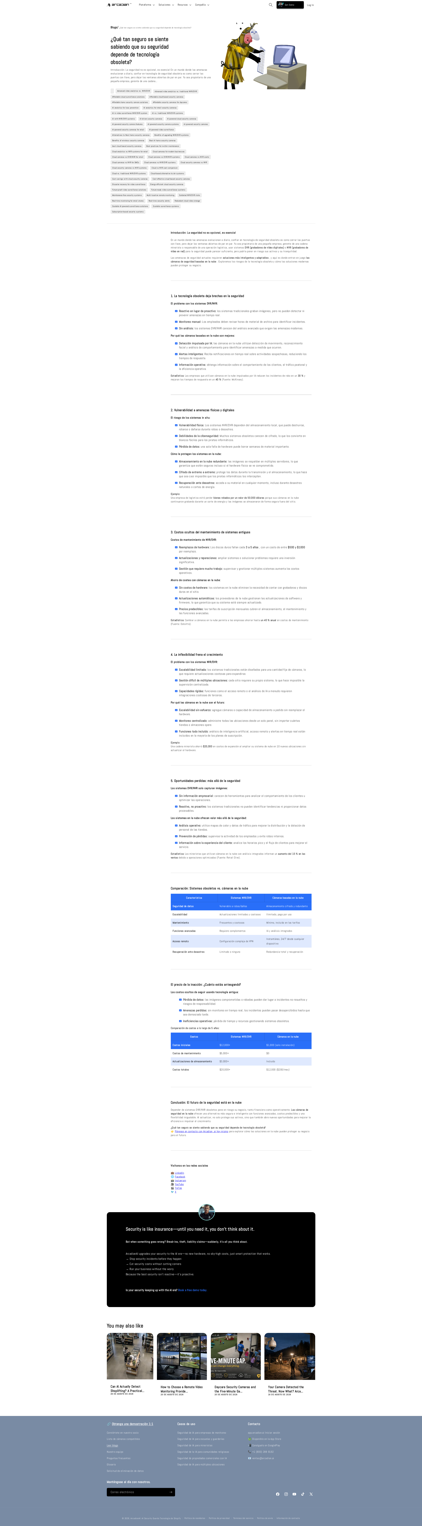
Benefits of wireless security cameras (128, 140)
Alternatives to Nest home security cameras (131, 135)
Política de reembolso (194, 1518)
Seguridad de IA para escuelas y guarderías (200, 1439)
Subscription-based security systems (128, 211)
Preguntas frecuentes (119, 1458)
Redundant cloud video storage (187, 201)
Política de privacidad (219, 1518)
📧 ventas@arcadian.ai (261, 1458)
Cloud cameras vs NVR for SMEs (125, 162)
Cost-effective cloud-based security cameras (171, 179)
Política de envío (265, 1518)
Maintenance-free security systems (127, 195)
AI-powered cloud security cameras (181, 118)
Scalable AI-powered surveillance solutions (130, 206)
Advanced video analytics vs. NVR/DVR (133, 91)
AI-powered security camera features (127, 124)
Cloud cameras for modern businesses (169, 151)
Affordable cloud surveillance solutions (128, 97)
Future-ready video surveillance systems (168, 189)
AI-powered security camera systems (163, 124)
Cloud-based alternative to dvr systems (167, 173)
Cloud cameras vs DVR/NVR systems (164, 157)
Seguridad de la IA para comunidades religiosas (203, 1452)
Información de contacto (288, 1518)
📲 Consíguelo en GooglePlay (264, 1445)
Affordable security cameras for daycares (170, 102)
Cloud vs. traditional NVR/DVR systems (129, 173)
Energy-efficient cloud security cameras (166, 184)
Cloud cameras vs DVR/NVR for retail (127, 157)
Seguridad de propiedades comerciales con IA (202, 1458)
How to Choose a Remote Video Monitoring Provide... (182, 1389)
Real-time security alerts (159, 201)
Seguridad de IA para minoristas (194, 1445)
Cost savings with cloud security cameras (130, 179)
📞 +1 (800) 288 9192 (261, 1452)
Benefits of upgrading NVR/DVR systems (171, 135)
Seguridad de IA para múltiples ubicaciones (201, 1464)
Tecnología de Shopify (170, 1518)
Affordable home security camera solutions (130, 102)
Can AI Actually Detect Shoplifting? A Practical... (127, 1388)
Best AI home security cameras (162, 140)
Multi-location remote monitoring (160, 195)
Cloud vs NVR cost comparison (164, 168)
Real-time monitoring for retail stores (128, 201)
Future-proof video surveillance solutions (129, 189)
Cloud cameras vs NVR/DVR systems (160, 162)
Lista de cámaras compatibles (123, 1439)
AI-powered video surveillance (161, 129)
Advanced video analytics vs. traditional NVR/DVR (176, 91)
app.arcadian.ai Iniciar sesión (264, 1432)
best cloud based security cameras (127, 146)
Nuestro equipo (115, 1452)
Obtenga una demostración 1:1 (132, 1424)
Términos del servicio (243, 1518)
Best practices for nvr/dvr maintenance (162, 146)
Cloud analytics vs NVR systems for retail (130, 151)
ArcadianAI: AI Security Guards (145, 1518)
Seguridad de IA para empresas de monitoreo (201, 1432)
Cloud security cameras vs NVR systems (129, 168)
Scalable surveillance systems (166, 206)
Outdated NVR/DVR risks (189, 195)
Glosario (111, 1464)
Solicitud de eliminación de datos (125, 1471)
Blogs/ (115, 27)
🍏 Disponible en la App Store (264, 1439)
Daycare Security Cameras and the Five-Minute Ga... (235, 1389)
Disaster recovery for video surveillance (129, 184)
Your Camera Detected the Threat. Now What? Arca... (286, 1389)
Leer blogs (112, 1445)
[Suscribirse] (171, 1492)
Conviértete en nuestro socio (123, 1432)
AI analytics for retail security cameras (160, 107)
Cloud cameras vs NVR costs (197, 157)
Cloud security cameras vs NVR (194, 162)
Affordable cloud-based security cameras (166, 97)
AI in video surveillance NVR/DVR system (129, 113)
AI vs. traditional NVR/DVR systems (167, 113)
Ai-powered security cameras (196, 124)
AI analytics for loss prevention (125, 107)
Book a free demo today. (192, 1290)
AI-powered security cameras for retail (128, 129)
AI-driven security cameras (151, 118)
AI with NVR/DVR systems (123, 118)
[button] (146, 5)
